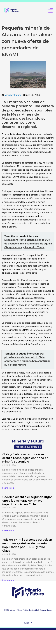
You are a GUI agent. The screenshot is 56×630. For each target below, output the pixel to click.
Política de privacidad (30, 610)
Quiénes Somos (46, 610)
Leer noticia (8, 488)
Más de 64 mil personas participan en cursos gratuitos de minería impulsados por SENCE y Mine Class (27, 545)
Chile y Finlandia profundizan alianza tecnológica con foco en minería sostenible (25, 458)
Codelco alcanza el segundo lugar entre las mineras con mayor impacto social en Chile (27, 500)
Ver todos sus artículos (28, 446)
